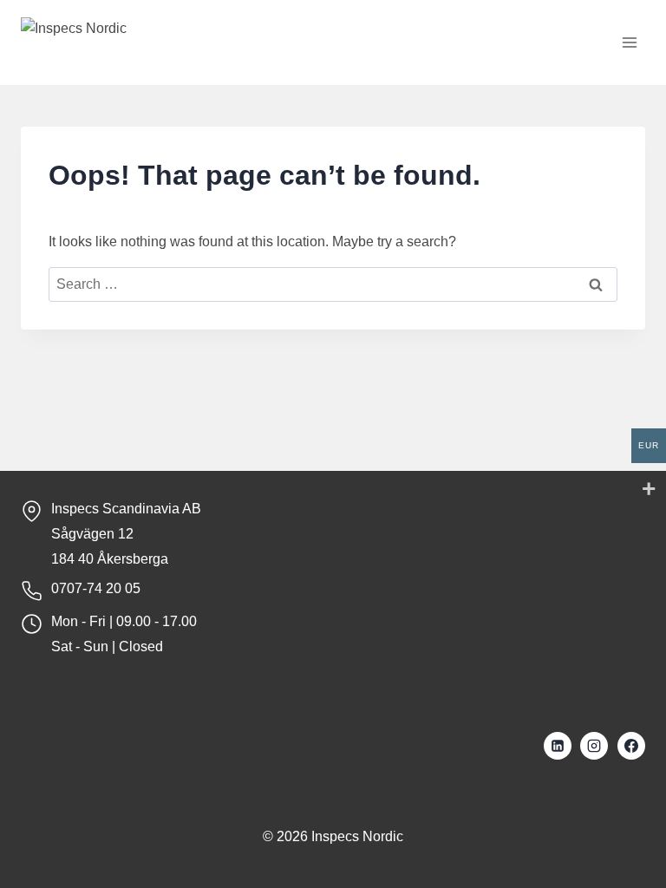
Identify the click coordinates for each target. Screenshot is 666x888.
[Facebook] (631, 746)
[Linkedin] (557, 746)
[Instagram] (594, 746)
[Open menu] (629, 42)
